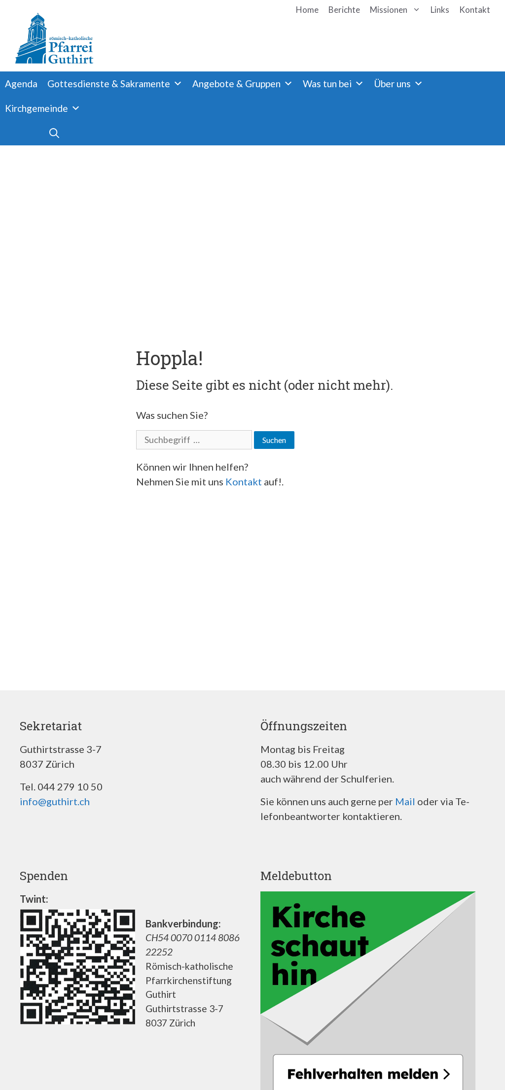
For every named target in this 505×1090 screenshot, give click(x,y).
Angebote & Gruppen (236, 83)
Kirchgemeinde (36, 108)
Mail (405, 801)
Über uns (392, 83)
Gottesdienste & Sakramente (108, 83)
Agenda (21, 83)
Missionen (388, 9)
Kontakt (474, 9)
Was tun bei (327, 83)
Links (440, 9)
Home (307, 9)
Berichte (344, 9)
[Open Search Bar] (32, 133)
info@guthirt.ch (55, 801)
